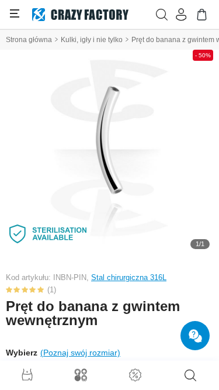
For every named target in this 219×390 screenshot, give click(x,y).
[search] (190, 375)
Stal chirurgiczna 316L (128, 277)
